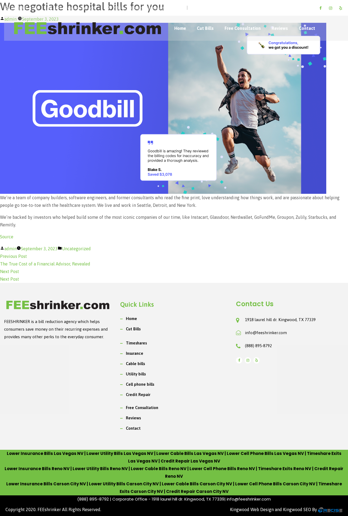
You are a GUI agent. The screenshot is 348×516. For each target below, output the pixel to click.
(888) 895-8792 (258, 345)
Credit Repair (138, 394)
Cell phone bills (140, 384)
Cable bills (135, 363)
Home (180, 28)
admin (10, 248)
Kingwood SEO (297, 509)
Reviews (280, 28)
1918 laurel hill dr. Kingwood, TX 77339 (280, 319)
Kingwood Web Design (252, 509)
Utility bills (136, 374)
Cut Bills (205, 28)
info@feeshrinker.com (266, 332)
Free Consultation (243, 28)
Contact (307, 28)
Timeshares (136, 343)
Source (6, 236)
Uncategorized (76, 248)
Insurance (134, 353)
